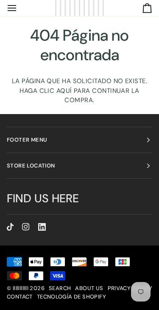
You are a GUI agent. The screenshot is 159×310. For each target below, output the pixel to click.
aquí (64, 91)
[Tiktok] (10, 227)
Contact (20, 296)
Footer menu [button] (27, 139)
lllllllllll (20, 288)
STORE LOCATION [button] (31, 165)
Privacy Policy (130, 288)
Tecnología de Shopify (71, 296)
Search (60, 288)
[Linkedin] (42, 227)
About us (89, 288)
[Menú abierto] (19, 8)
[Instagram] (26, 227)
